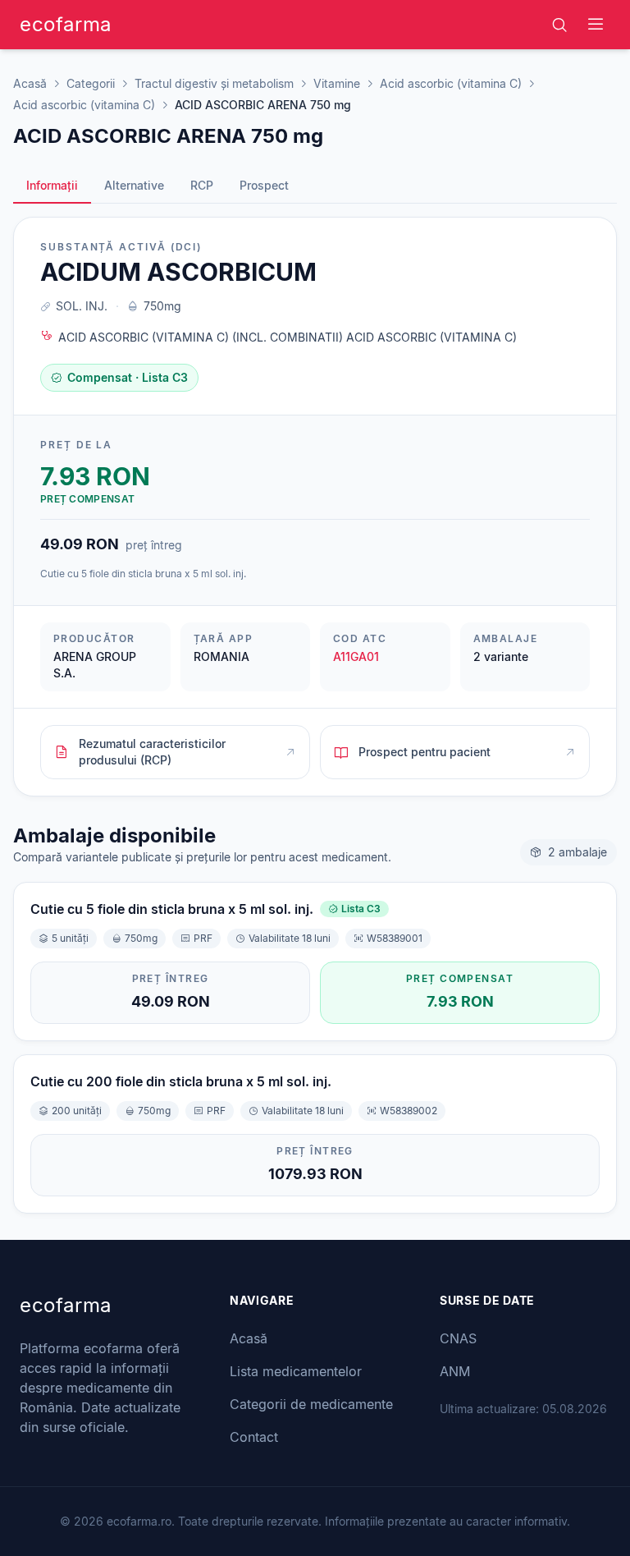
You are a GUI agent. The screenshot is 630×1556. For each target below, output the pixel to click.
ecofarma (66, 24)
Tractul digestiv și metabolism (214, 83)
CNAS (458, 1338)
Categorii (90, 83)
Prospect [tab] (264, 185)
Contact (254, 1437)
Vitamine (336, 83)
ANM (455, 1371)
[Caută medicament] (559, 24)
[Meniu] (595, 24)
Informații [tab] (52, 185)
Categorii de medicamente (311, 1404)
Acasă (30, 83)
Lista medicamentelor (296, 1371)
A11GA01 (356, 656)
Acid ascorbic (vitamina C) (451, 83)
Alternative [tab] (134, 185)
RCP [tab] (201, 185)
